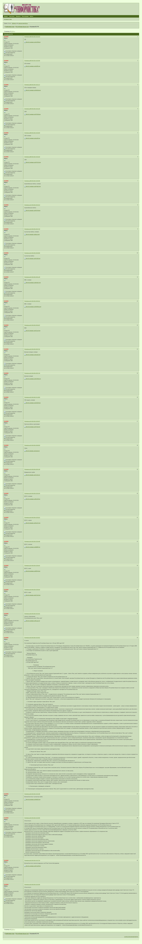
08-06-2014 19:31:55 (35, 108)
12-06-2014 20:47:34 (35, 229)
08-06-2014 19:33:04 (35, 132)
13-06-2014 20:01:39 (35, 469)
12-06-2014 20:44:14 (35, 204)
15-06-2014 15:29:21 (35, 637)
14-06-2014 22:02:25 (35, 493)
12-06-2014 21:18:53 (35, 397)
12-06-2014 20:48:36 (35, 253)
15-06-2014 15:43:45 (35, 884)
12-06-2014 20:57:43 (35, 373)
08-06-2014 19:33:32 (35, 156)
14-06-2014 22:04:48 (35, 541)
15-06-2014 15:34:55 (35, 817)
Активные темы (8, 19)
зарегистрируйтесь (23, 23)
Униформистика (9, 26)
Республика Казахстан (22, 26)
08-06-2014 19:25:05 (35, 60)
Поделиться (27, 36)
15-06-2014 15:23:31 (35, 613)
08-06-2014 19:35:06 (35, 180)
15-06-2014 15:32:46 (35, 793)
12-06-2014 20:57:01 (35, 349)
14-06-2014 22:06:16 (35, 589)
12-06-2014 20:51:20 (35, 277)
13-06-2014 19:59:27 (35, 421)
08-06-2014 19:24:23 (35, 36)
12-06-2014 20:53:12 (35, 301)
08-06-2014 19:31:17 (35, 84)
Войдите (14, 23)
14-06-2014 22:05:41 (35, 565)
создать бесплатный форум (131, 936)
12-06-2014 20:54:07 (35, 325)
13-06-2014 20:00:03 (35, 445)
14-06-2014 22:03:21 (35, 517)
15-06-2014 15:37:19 (35, 860)
